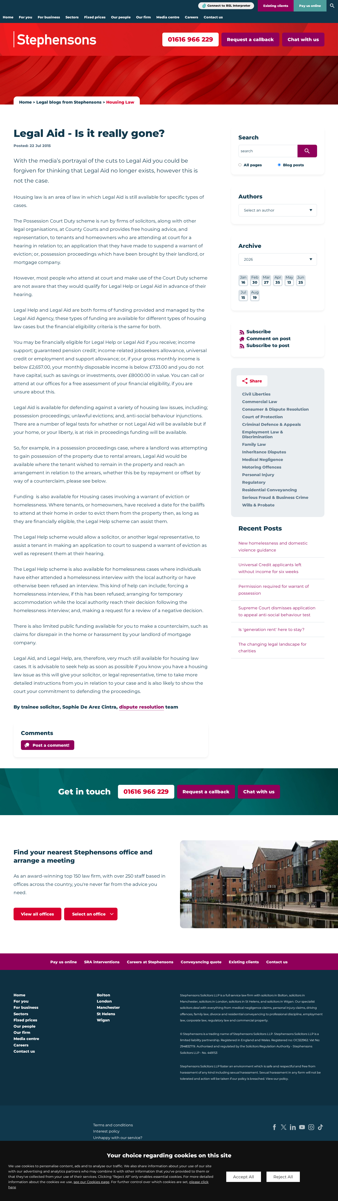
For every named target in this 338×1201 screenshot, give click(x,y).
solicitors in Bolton (274, 995)
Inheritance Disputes (264, 451)
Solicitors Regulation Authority (268, 1046)
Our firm (143, 17)
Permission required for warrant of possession (273, 590)
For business (49, 17)
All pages (253, 165)
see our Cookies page (91, 1182)
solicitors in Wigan (280, 1001)
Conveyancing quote (201, 962)
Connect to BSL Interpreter (228, 5)
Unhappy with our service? (117, 1138)
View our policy (277, 1078)
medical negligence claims (252, 1007)
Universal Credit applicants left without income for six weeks (269, 568)
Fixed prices (95, 17)
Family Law (254, 444)
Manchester (108, 1007)
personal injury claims (289, 1007)
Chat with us (303, 39)
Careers (191, 17)
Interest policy (106, 1131)
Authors (250, 196)
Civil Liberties (256, 394)
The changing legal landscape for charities (272, 647)
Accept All (243, 1176)
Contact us (213, 17)
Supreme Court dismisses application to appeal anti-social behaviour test (276, 611)
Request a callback (250, 39)
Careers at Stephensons (150, 962)
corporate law (196, 1020)
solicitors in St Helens (244, 1001)
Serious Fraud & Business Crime (275, 497)
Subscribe (258, 331)
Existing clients (275, 6)
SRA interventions (102, 962)
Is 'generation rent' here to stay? (271, 629)
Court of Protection (262, 416)
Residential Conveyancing (269, 489)
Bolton (103, 995)
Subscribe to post (267, 345)
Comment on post (268, 338)
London (104, 1001)
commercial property (252, 1020)
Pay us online (310, 6)
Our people (121, 17)
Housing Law (120, 102)
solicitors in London (213, 1001)
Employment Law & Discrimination (262, 434)
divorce (215, 1014)
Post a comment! (51, 745)
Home (8, 17)
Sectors (72, 17)
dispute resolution (141, 707)
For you (25, 17)
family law (201, 1014)
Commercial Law (259, 401)
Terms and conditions (113, 1125)
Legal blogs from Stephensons (69, 102)
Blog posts (293, 165)
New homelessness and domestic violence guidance (273, 546)
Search (248, 137)
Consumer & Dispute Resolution (275, 409)
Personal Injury (258, 474)
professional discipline (285, 1014)
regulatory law (218, 1020)
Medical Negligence (262, 459)
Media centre (167, 17)
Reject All (283, 1176)
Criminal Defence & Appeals (271, 424)
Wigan (103, 1020)
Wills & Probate (258, 505)
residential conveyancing (246, 1014)
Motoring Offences (261, 467)
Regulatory (254, 482)
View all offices (37, 914)
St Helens (106, 1014)
